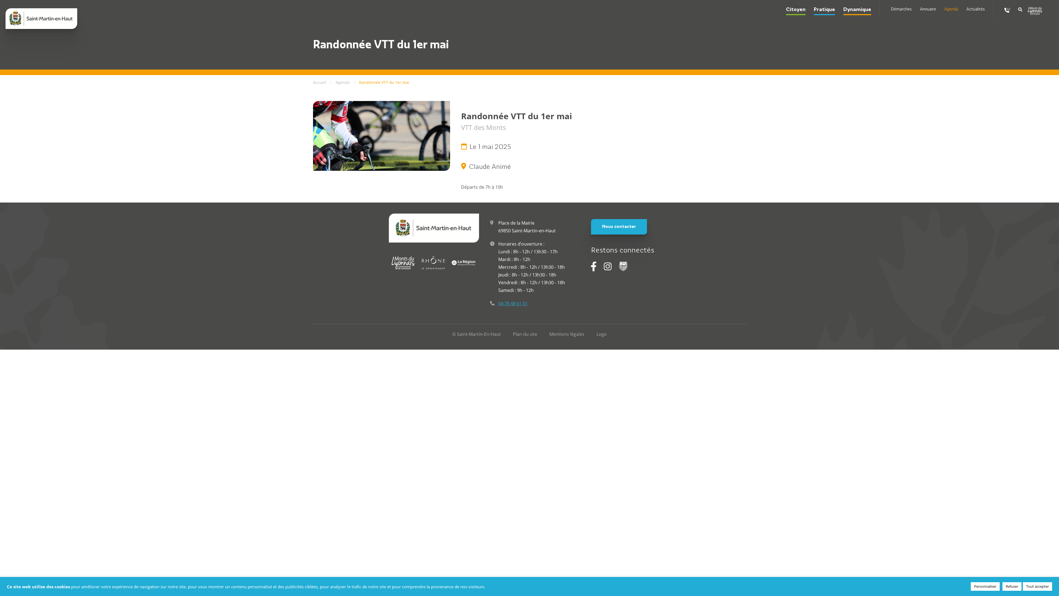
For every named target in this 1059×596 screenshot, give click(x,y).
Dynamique (857, 9)
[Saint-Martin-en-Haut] (41, 18)
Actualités (975, 9)
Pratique (824, 9)
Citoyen (796, 9)
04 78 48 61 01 (513, 303)
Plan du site (525, 334)
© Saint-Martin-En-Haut (476, 334)
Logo (602, 334)
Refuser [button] (1012, 586)
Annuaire (928, 9)
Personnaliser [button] (985, 586)
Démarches (901, 9)
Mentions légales (566, 334)
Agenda (951, 9)
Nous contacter (619, 227)
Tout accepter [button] (1037, 586)
